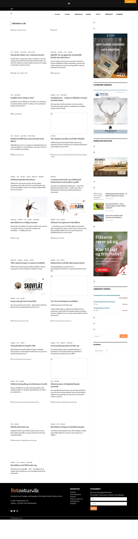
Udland (22, 298)
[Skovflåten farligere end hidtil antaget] (69, 411)
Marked (88, 14)
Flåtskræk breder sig (20, 427)
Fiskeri (12, 381)
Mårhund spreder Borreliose (23, 180)
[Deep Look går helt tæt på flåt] (29, 285)
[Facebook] (11, 511)
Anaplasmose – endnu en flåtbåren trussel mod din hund (69, 99)
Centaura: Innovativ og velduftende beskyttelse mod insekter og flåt (66, 181)
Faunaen (60, 52)
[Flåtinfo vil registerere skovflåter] (69, 207)
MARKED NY (109, 14)
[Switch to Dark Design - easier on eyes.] (126, 14)
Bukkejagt (54, 52)
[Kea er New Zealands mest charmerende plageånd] (99, 218)
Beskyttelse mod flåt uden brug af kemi (68, 263)
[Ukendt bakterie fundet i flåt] (29, 330)
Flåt (12, 52)
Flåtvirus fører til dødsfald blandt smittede (65, 385)
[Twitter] (14, 511)
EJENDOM (119, 14)
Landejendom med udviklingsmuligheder (107, 295)
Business (53, 135)
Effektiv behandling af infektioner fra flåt (29, 384)
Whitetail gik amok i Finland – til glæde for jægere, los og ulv (116, 195)
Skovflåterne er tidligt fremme (24, 222)
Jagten (28, 176)
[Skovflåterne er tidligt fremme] (29, 207)
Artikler (67, 14)
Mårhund (41, 176)
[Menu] (12, 9)
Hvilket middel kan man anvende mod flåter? (27, 140)
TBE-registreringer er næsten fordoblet (28, 263)
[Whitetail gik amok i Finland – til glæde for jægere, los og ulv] (99, 196)
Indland (16, 52)
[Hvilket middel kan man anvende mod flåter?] (29, 123)
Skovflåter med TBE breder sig (24, 465)
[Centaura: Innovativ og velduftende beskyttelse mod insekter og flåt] (69, 164)
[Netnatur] (20, 14)
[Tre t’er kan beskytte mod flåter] (69, 285)
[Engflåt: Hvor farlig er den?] (29, 82)
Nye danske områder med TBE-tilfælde (67, 139)
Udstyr (62, 260)
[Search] (126, 9)
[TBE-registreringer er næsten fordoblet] (29, 247)
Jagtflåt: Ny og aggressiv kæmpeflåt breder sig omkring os (66, 56)
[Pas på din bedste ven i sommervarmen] (29, 39)
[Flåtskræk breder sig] (29, 411)
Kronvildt (34, 176)
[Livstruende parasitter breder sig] (69, 330)
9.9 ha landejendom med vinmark (104, 302)
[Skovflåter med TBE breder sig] (29, 449)
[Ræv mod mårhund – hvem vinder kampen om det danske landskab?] (99, 206)
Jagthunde (23, 52)
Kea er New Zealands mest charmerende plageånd (114, 216)
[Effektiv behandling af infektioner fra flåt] (29, 368)
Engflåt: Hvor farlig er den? (22, 98)
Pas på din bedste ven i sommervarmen (27, 55)
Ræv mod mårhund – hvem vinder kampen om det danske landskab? (116, 206)
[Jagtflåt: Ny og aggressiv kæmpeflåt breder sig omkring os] (69, 39)
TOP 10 (98, 14)
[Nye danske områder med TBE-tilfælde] (69, 123)
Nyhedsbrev (79, 14)
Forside (57, 14)
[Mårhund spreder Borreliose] (29, 164)
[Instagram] (17, 511)
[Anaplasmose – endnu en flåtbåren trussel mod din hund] (69, 82)
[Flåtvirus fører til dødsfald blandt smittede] (69, 368)
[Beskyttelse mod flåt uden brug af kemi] (69, 247)
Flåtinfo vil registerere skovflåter (65, 222)
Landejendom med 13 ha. (102, 308)
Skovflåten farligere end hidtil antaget (67, 427)
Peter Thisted (31, 52)
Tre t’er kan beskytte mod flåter (64, 301)
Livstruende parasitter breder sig (65, 346)
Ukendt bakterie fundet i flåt (23, 346)
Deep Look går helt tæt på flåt (23, 301)
